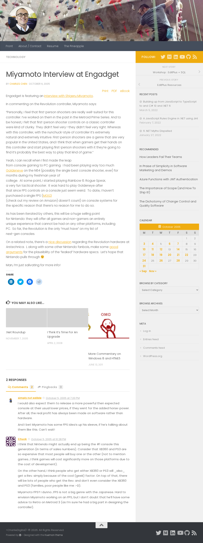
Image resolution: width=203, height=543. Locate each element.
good (113, 247)
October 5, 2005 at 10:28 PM (48, 439)
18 (152, 255)
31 (144, 266)
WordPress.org (152, 356)
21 (178, 255)
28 (178, 261)
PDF (114, 91)
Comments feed (154, 348)
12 (161, 249)
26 (161, 261)
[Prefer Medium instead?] (169, 56)
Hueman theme (54, 535)
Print (105, 91)
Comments (22, 387)
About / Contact (29, 46)
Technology (16, 57)
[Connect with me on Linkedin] (175, 56)
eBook (125, 91)
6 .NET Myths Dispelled (157, 131)
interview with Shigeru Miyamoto (68, 96)
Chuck (22, 439)
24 (144, 261)
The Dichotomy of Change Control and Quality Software (168, 203)
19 (161, 255)
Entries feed (151, 339)
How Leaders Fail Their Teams (161, 157)
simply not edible (29, 398)
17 (144, 255)
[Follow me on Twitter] (163, 56)
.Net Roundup (16, 332)
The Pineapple (74, 46)
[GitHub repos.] (188, 56)
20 (169, 255)
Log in (147, 331)
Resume (52, 46)
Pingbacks (52, 387)
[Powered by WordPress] (20, 535)
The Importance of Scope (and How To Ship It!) (168, 190)
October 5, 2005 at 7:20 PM (63, 398)
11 (153, 249)
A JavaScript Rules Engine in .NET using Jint (170, 118)
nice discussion (59, 242)
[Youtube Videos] (182, 56)
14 (178, 249)
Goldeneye (14, 170)
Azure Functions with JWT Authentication (169, 179)
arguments (14, 252)
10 (144, 249)
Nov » (152, 271)
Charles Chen (18, 83)
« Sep (143, 271)
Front (9, 46)
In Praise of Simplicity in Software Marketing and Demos (163, 168)
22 (186, 255)
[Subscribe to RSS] (194, 56)
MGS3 (47, 195)
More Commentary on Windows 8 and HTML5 (104, 356)
